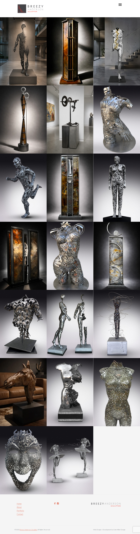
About (19, 507)
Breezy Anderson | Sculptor (28, 530)
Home (19, 503)
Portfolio (20, 510)
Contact (20, 514)
